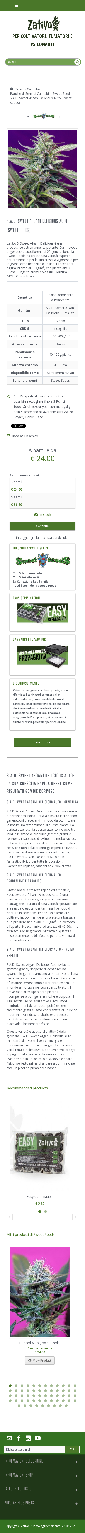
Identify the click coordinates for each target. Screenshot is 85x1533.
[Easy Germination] (42, 614)
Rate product (42, 742)
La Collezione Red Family (31, 581)
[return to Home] (11, 89)
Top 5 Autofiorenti (26, 577)
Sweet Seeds (60, 380)
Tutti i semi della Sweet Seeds (34, 586)
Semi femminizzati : (26, 475)
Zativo (25, 1526)
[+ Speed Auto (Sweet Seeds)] (40, 1292)
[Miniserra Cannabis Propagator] (42, 656)
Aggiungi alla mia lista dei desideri (44, 537)
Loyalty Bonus (24, 417)
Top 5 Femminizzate (27, 573)
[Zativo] (44, 18)
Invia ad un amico (25, 436)
